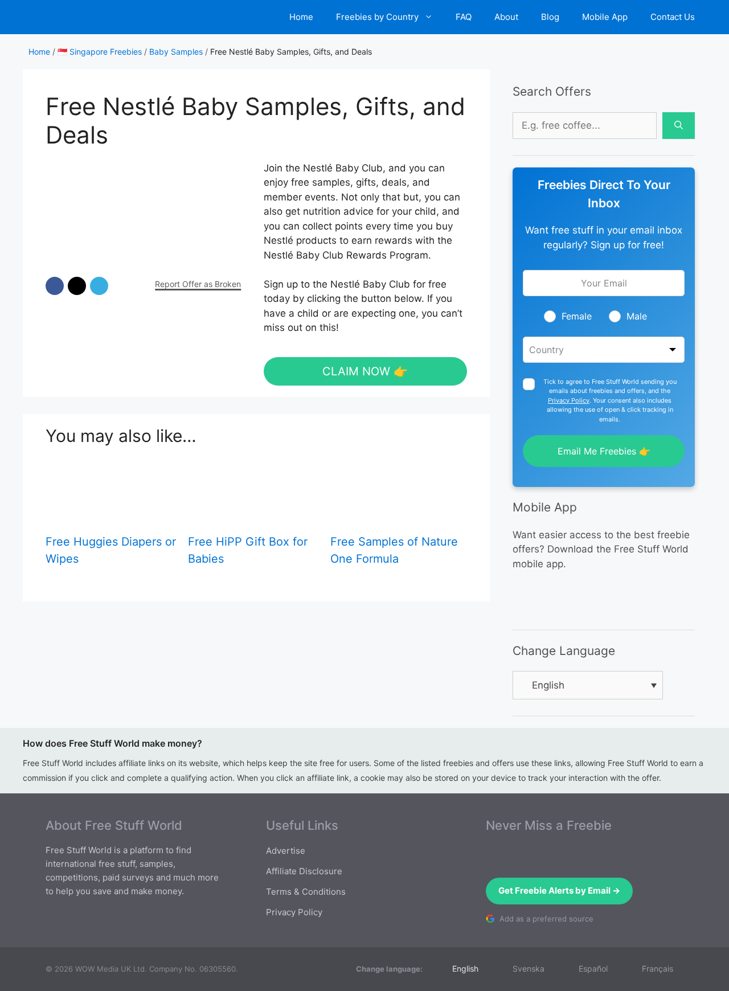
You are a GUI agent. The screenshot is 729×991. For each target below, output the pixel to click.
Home (301, 16)
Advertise (285, 850)
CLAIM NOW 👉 (365, 371)
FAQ (464, 16)
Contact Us (672, 16)
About (506, 16)
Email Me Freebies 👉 (604, 451)
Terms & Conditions (306, 891)
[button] (55, 286)
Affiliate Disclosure (304, 871)
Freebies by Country (377, 16)
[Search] (678, 126)
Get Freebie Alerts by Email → (559, 890)
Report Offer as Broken (198, 284)
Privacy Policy (568, 400)
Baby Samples (176, 51)
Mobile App (605, 16)
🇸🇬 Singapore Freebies (100, 51)
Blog (550, 16)
